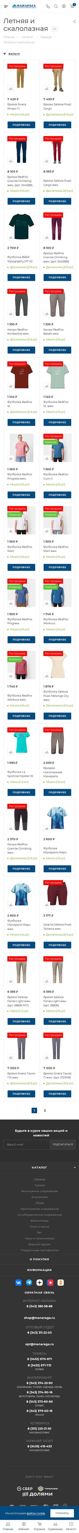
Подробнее (21, 124)
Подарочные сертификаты (40, 1250)
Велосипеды (39, 1220)
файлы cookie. (36, 1513)
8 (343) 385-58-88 (39, 1306)
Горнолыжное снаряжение (39, 1208)
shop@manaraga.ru (39, 1318)
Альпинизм (39, 1197)
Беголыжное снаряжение (39, 1191)
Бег (39, 1232)
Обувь (39, 1203)
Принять (62, 1513)
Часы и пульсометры (39, 1238)
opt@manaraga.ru (39, 1344)
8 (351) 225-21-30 (39, 1430)
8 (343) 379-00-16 (39, 1412)
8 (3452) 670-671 (39, 1359)
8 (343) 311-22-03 (39, 1332)
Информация (39, 1270)
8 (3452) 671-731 (39, 1367)
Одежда (39, 1179)
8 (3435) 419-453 (39, 1448)
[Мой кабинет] (64, 7)
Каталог (39, 1167)
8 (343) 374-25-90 (39, 1384)
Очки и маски (39, 1226)
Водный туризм (39, 1244)
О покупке (39, 1259)
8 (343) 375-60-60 (39, 1403)
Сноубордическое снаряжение (39, 1214)
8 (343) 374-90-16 (39, 1394)
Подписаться (63, 1144)
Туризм (39, 1185)
